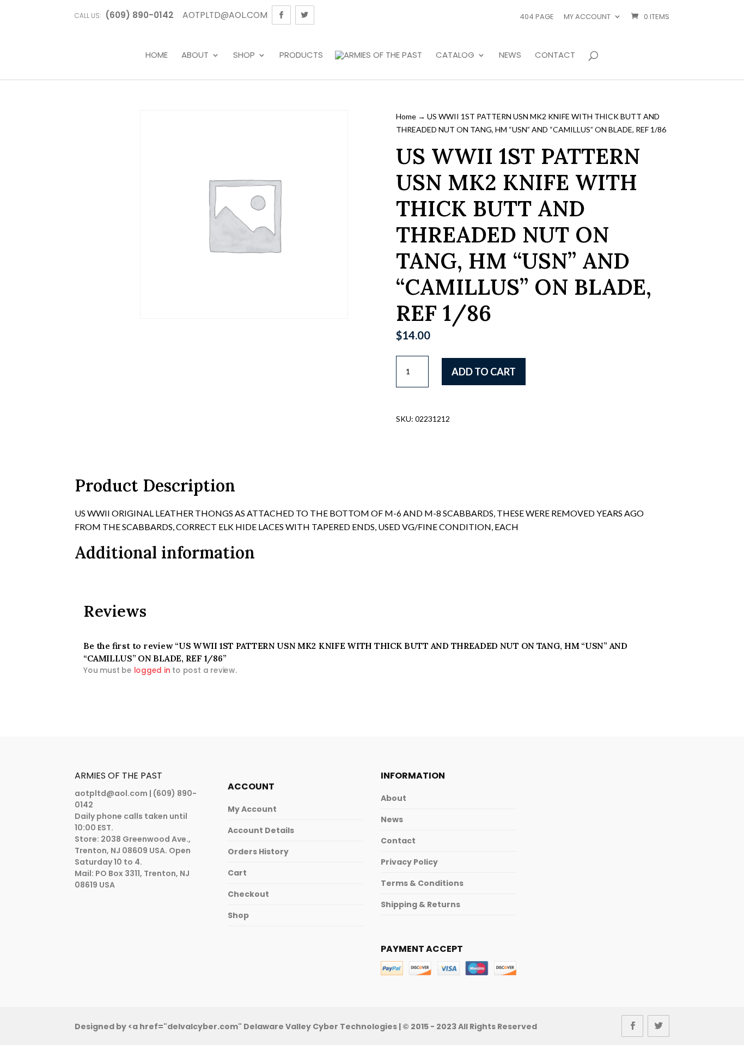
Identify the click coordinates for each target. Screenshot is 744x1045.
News (510, 55)
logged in (151, 670)
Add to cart (484, 372)
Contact (555, 55)
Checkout (248, 894)
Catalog (455, 55)
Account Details (261, 830)
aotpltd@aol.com (111, 793)
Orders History (258, 851)
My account (587, 16)
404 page (537, 16)
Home (156, 55)
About (195, 55)
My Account (252, 809)
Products (301, 55)
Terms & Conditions (422, 883)
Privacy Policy (409, 861)
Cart (237, 872)
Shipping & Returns (420, 904)
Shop (244, 55)
